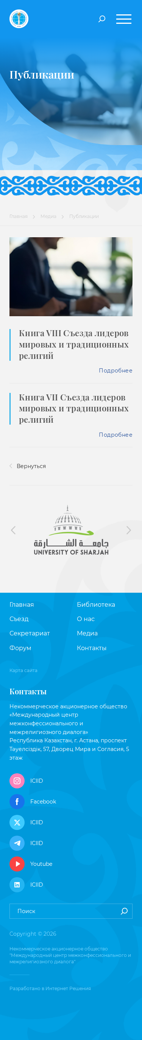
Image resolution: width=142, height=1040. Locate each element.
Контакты (92, 648)
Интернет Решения (68, 988)
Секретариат (29, 633)
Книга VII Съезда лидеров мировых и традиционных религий (74, 408)
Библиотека (96, 604)
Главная (18, 216)
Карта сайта (23, 670)
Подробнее (116, 370)
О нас (86, 619)
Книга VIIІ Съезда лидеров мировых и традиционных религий (74, 344)
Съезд (18, 619)
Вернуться (30, 466)
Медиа (48, 216)
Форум (20, 648)
